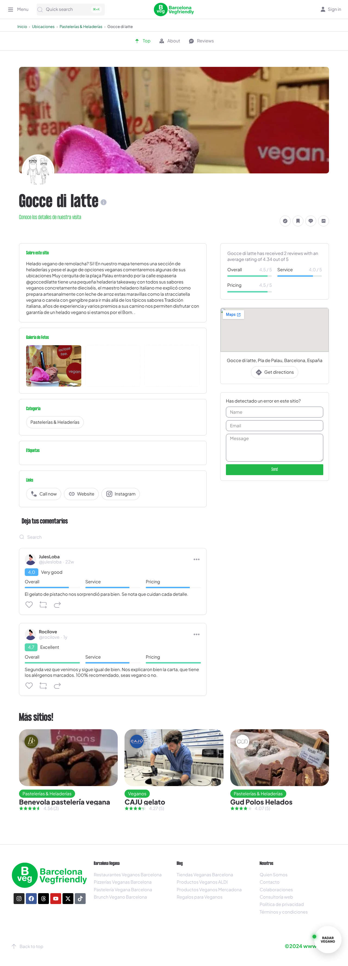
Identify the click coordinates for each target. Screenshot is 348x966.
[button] (285, 221)
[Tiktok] (80, 898)
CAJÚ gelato (145, 801)
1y (65, 637)
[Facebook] (31, 898)
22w (69, 562)
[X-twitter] (68, 898)
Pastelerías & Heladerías (81, 26)
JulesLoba (49, 556)
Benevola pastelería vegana (64, 801)
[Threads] (43, 898)
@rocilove (49, 637)
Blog (180, 863)
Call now (48, 494)
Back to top (31, 946)
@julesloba (50, 562)
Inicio (22, 26)
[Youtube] (55, 898)
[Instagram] (19, 898)
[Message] (310, 221)
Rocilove (48, 631)
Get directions (279, 372)
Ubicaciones (43, 26)
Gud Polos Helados (261, 801)
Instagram (125, 494)
